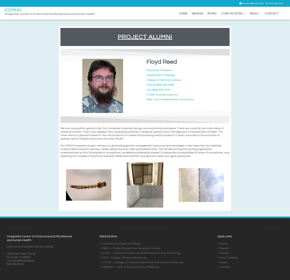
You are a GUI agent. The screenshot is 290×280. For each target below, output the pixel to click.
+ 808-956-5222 (275, 3)
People (212, 13)
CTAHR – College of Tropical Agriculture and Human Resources (143, 262)
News (254, 13)
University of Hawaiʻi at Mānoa (121, 243)
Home (183, 13)
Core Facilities (232, 13)
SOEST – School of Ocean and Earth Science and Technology (141, 253)
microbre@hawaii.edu (253, 3)
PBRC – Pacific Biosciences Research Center (131, 248)
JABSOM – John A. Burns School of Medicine (130, 267)
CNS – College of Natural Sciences (124, 257)
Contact (272, 13)
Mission (197, 13)
